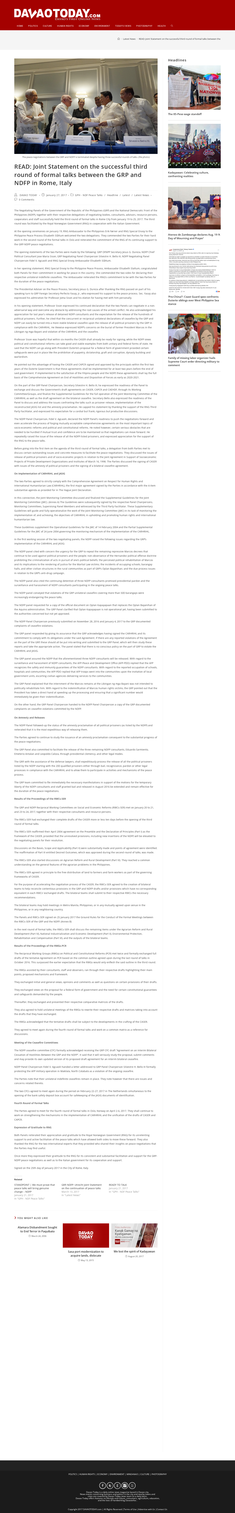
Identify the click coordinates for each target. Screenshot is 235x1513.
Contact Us (162, 1509)
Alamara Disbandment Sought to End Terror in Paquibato (37, 1229)
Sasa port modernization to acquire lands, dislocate (86, 1253)
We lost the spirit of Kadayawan (134, 1251)
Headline (112, 195)
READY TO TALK (118, 1184)
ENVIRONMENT (117, 1474)
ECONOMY (102, 1474)
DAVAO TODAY (28, 195)
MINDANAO (132, 1474)
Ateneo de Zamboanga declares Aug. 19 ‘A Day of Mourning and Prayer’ (194, 236)
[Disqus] (86, 1310)
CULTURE (144, 1474)
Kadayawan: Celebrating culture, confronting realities (188, 174)
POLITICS (72, 1474)
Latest (126, 195)
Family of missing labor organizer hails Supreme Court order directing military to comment (193, 361)
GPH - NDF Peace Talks (89, 195)
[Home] (119, 38)
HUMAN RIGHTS (87, 1474)
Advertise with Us (146, 1509)
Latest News (141, 195)
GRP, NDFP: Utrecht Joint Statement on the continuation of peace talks (82, 1186)
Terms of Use (130, 1509)
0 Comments (26, 199)
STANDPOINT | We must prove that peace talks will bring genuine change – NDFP (34, 1188)
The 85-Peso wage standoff (185, 114)
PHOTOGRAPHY (159, 1474)
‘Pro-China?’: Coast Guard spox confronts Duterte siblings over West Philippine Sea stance (193, 300)
